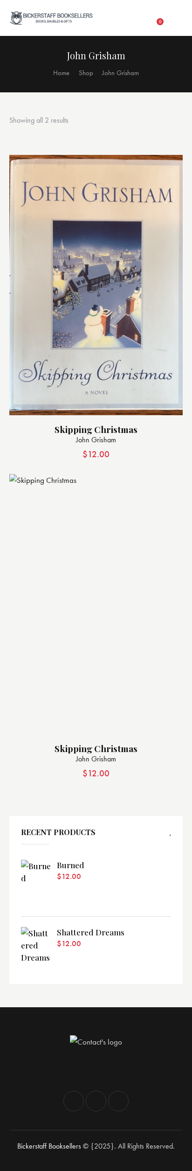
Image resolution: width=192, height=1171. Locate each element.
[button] (139, 18)
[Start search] (175, 19)
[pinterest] (118, 1101)
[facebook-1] (73, 1101)
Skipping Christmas (96, 429)
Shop (86, 73)
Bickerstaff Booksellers (49, 1146)
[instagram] (96, 1101)
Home (61, 73)
